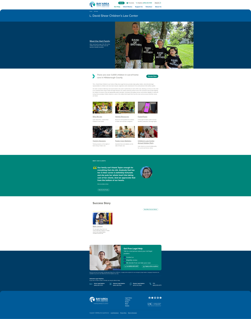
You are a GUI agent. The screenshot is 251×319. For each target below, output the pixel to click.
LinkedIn (160, 298)
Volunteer (149, 7)
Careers (127, 306)
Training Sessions (99, 141)
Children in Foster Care (98, 233)
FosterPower (142, 117)
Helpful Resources (122, 117)
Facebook (149, 298)
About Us (158, 7)
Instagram (158, 298)
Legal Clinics (128, 298)
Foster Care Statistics (123, 141)
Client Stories (127, 7)
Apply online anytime (151, 266)
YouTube (155, 298)
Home (91, 11)
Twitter (152, 298)
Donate (121, 3)
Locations (127, 300)
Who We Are (97, 117)
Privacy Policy (123, 313)
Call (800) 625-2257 (132, 266)
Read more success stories (150, 209)
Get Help (117, 7)
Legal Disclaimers (115, 313)
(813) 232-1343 (147, 3)
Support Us (139, 7)
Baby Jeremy (98, 226)
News (126, 304)
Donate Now (152, 76)
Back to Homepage (132, 313)
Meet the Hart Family (100, 41)
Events (127, 302)
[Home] (99, 4)
